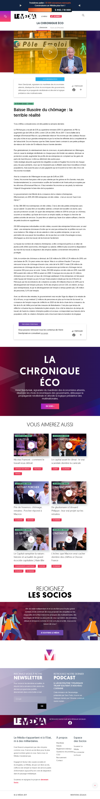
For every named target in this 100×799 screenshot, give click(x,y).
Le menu (44, 16)
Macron (30, 520)
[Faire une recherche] (83, 15)
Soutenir (92, 15)
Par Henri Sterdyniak (30, 324)
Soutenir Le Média (78, 747)
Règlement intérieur (64, 749)
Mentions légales (78, 795)
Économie (66, 469)
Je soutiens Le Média (50, 633)
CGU (58, 754)
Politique (37, 469)
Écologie (18, 571)
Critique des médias (22, 469)
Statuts (58, 746)
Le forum (77, 755)
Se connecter (79, 752)
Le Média (30, 721)
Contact (59, 760)
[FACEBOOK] (70, 723)
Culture (42, 566)
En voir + (50, 406)
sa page (44, 333)
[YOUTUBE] (84, 723)
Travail (17, 474)
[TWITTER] (77, 723)
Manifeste (60, 743)
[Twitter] (77, 90)
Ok (42, 706)
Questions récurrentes (65, 751)
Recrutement (61, 757)
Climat (55, 469)
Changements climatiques (24, 566)
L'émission (43, 28)
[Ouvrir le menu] (5, 16)
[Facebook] (73, 90)
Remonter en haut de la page (95, 785)
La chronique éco (50, 79)
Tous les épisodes (57, 28)
